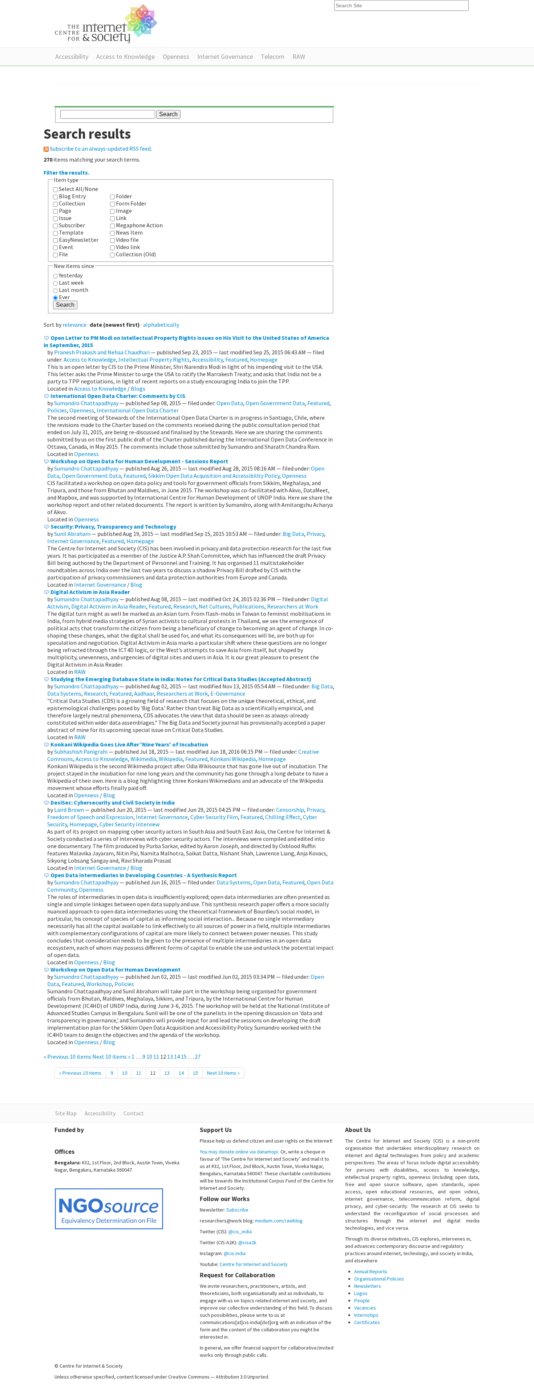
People (362, 1300)
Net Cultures (214, 606)
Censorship (290, 809)
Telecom (272, 56)
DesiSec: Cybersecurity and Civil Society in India (112, 802)
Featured (236, 359)
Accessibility (71, 56)
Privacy (315, 533)
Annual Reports (370, 1271)
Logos (361, 1293)
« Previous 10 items (68, 1056)
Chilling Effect (282, 817)
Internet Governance (225, 56)
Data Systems (64, 693)
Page (65, 210)
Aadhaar (144, 693)
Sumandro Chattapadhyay (86, 403)
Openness (176, 56)
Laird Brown (69, 809)
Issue (65, 217)
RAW (298, 56)
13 (170, 1056)
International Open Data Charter (138, 410)
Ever (64, 297)
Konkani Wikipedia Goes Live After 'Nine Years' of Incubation (129, 744)
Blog (136, 584)
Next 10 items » (112, 1056)
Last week (71, 282)
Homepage (264, 359)
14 (177, 1056)
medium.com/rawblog (279, 1220)
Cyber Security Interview (129, 824)
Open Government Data (275, 403)
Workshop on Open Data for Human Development (115, 969)
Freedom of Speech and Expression (90, 817)
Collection (72, 203)
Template (71, 232)
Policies (57, 410)
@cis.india (235, 1253)
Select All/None (78, 188)
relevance (74, 324)
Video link (128, 247)
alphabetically (161, 324)
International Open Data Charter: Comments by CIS (117, 395)
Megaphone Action (139, 225)
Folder (124, 196)
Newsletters (367, 1286)
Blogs (138, 388)
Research (184, 606)
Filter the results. (66, 172)
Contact (134, 1113)
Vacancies (365, 1307)
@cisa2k (247, 1242)
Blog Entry (72, 196)
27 (198, 1056)
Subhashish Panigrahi (81, 751)
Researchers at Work (292, 606)
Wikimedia (143, 758)
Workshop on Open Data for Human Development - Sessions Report (139, 461)
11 (156, 1056)
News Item (129, 232)
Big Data (293, 533)
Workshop (99, 984)
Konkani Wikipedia (233, 758)
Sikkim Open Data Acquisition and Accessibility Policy (213, 475)
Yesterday (70, 275)
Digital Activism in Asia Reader (90, 591)
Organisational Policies (379, 1278)
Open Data (230, 403)
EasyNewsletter (78, 239)
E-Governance (227, 693)
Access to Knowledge (125, 56)
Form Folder (131, 203)
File (63, 254)
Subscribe (237, 1209)
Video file (127, 239)
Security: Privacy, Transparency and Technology (113, 526)
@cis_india (240, 1231)
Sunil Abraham (72, 533)
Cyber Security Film (214, 817)
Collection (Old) (136, 254)
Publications (248, 606)
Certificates (367, 1322)
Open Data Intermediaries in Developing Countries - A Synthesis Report (143, 875)
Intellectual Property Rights (154, 359)
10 (149, 1056)
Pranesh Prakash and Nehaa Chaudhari (102, 352)
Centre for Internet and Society (254, 1264)
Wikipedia (171, 758)
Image (124, 210)
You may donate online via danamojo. (239, 1151)
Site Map (66, 1113)
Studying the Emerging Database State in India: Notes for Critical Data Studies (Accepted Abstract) (180, 679)
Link (121, 217)
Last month (73, 289)
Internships (366, 1315)
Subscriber (72, 225)
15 (184, 1056)
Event (66, 247)
